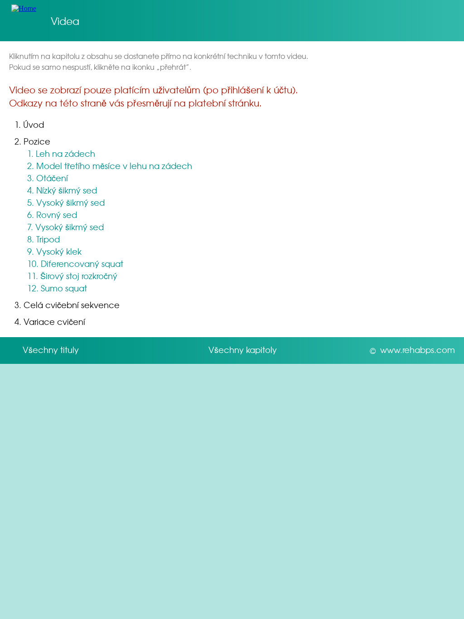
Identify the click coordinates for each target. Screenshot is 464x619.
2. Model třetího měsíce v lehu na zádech (109, 166)
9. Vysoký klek (54, 251)
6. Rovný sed (52, 214)
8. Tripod (43, 239)
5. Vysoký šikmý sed (66, 202)
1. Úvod (29, 124)
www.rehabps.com (417, 349)
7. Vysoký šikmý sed (65, 227)
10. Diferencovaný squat (75, 263)
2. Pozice (32, 141)
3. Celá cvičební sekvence (67, 305)
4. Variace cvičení (49, 321)
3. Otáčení (47, 178)
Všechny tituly (51, 349)
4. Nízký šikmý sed (62, 190)
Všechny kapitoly (242, 349)
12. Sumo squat (57, 288)
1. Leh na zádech (61, 153)
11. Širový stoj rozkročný (72, 276)
